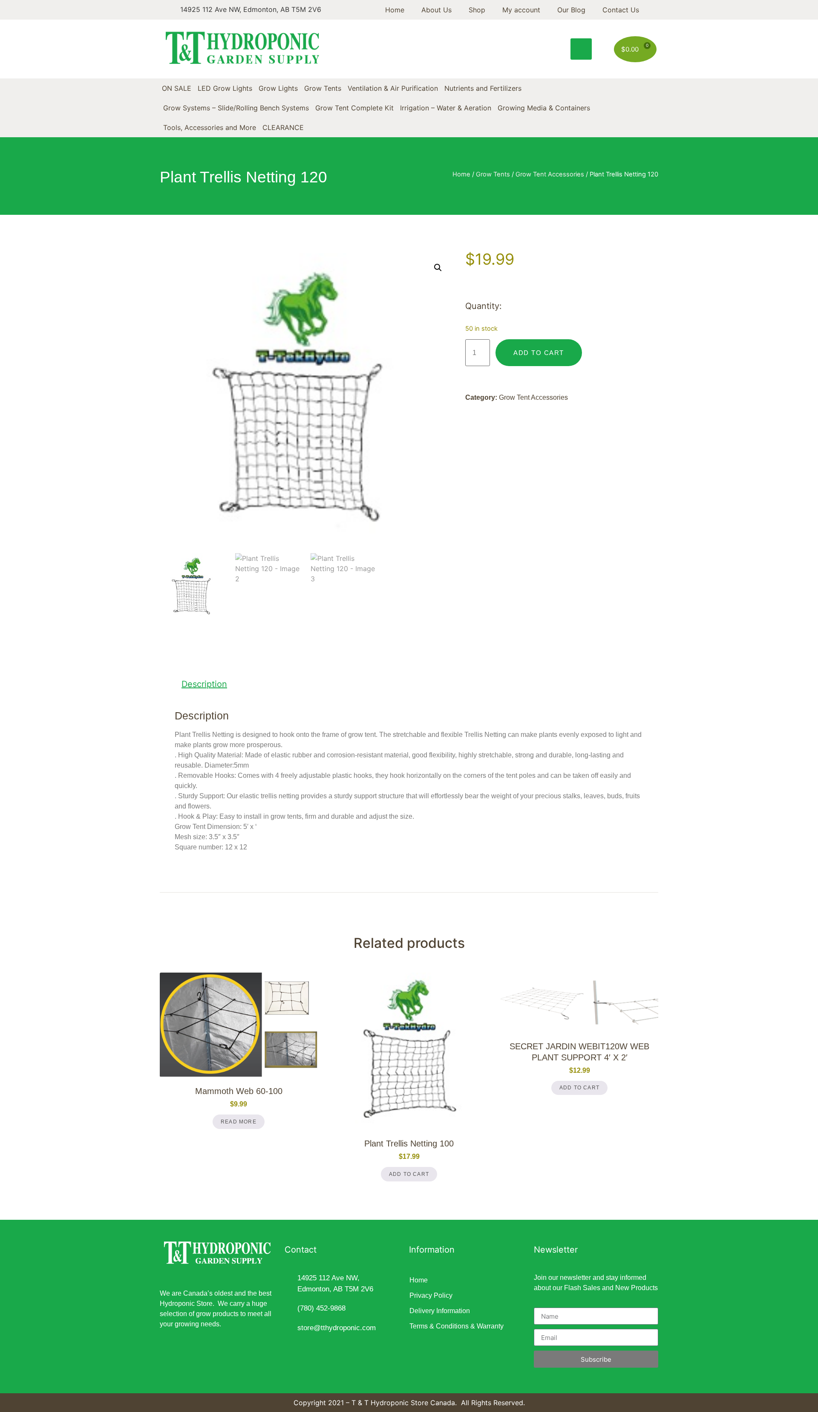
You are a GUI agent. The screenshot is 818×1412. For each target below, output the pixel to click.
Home (394, 10)
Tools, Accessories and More (209, 127)
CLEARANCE (283, 127)
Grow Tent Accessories (550, 174)
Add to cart (538, 352)
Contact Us (620, 10)
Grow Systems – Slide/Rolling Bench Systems (236, 108)
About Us (436, 10)
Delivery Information (439, 1310)
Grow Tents (322, 88)
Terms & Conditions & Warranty (456, 1326)
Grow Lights (278, 88)
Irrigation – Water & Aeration (445, 108)
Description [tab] (204, 684)
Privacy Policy (430, 1295)
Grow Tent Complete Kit (354, 108)
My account (521, 10)
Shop (477, 10)
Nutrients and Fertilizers (482, 88)
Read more (238, 1122)
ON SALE (176, 88)
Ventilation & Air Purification (393, 88)
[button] (581, 49)
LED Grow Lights (225, 88)
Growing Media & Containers (544, 108)
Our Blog (571, 10)
